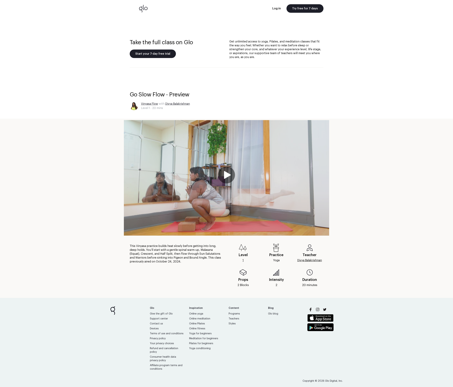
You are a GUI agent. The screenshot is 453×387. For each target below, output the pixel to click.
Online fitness (197, 328)
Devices (154, 328)
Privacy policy (158, 338)
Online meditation (199, 318)
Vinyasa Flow (149, 103)
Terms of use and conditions (167, 333)
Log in (276, 8)
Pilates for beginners (201, 343)
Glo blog (273, 314)
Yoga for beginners (200, 333)
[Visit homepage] (143, 8)
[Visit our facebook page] (310, 309)
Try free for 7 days (305, 8)
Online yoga (196, 314)
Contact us (156, 323)
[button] (226, 178)
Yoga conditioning (200, 348)
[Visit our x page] (325, 309)
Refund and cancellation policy (164, 350)
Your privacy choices (162, 343)
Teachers (234, 318)
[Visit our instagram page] (317, 309)
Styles (232, 323)
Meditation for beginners (203, 338)
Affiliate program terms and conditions (166, 367)
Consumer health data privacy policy (163, 359)
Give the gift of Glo (161, 314)
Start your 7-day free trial (152, 53)
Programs (234, 314)
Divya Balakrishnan (177, 103)
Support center (159, 318)
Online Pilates (197, 323)
